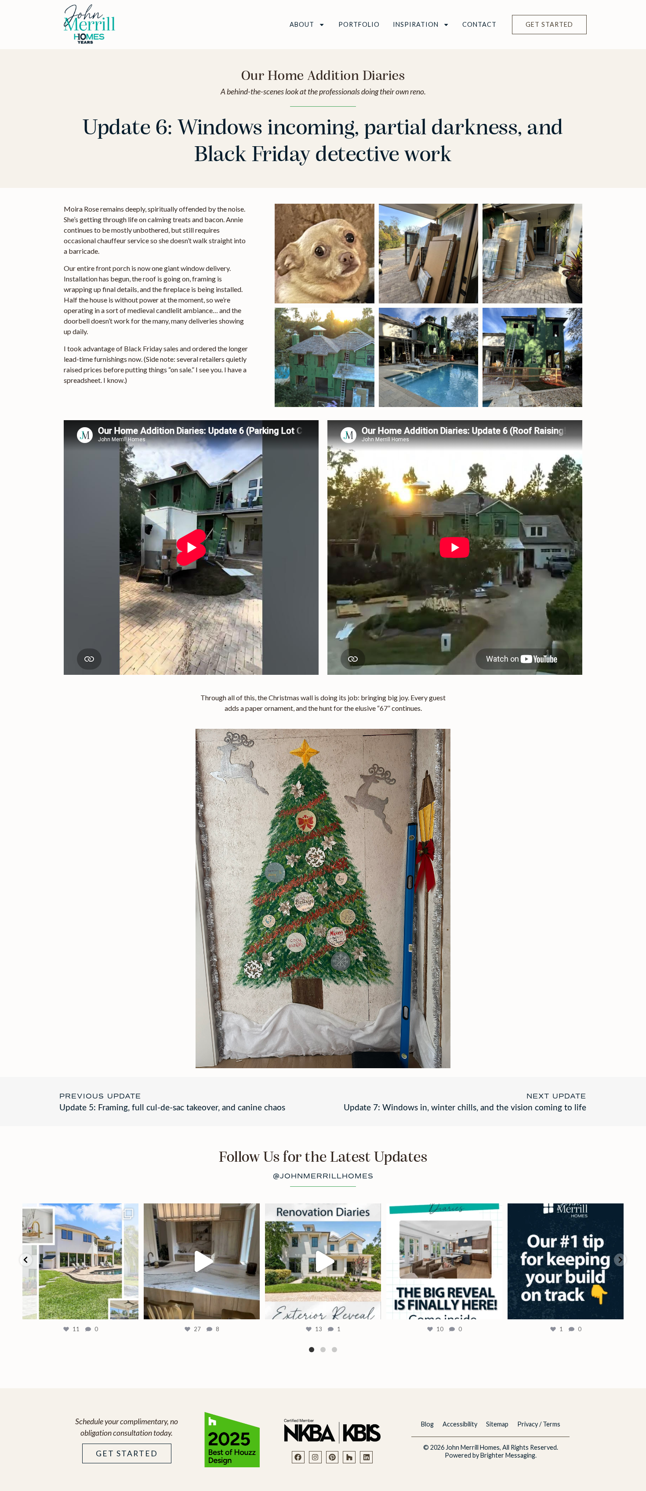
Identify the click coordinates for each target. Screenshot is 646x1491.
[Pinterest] (332, 1457)
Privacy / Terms (538, 1424)
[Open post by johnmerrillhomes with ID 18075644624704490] (202, 1261)
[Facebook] (298, 1457)
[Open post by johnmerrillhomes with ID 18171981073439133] (566, 1261)
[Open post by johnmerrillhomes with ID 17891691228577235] (444, 1261)
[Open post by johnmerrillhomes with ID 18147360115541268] (80, 1261)
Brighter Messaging (507, 1455)
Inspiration (416, 24)
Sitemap (497, 1424)
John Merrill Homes (473, 1447)
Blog (427, 1424)
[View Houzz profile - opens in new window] (232, 1439)
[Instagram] (315, 1457)
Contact (479, 24)
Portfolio (359, 24)
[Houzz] (349, 1457)
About (302, 24)
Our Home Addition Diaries (323, 76)
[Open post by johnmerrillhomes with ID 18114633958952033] (323, 1261)
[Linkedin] (366, 1457)
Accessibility (460, 1424)
